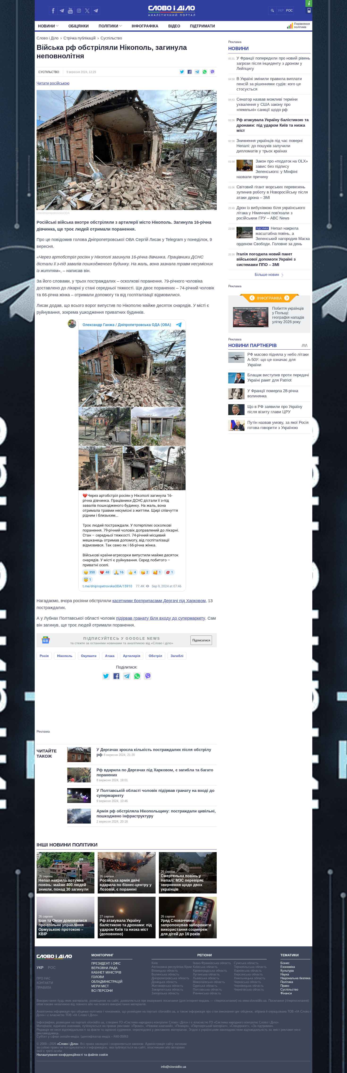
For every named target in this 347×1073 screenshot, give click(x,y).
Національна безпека (295, 978)
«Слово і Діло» (67, 1044)
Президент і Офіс (106, 963)
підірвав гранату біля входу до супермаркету (160, 618)
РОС (289, 10)
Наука (284, 974)
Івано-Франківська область (212, 963)
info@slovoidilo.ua (173, 1067)
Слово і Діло (48, 38)
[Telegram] (61, 10)
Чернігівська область (249, 989)
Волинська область (165, 974)
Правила (44, 987)
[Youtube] (70, 10)
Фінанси (286, 993)
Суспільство (111, 38)
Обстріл (155, 656)
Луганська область (206, 974)
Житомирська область (167, 985)
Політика (286, 982)
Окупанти (89, 656)
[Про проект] (308, 3)
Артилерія (131, 656)
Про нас (44, 978)
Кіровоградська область (210, 970)
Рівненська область (207, 993)
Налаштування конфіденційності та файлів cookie (72, 1054)
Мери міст (100, 986)
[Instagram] (78, 10)
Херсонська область (248, 974)
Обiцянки (78, 26)
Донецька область (164, 982)
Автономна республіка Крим (172, 967)
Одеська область (205, 985)
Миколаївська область (209, 982)
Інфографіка (145, 26)
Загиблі (177, 656)
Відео (174, 26)
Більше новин (267, 275)
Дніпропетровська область (170, 978)
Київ (155, 963)
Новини (46, 26)
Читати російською (53, 83)
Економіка (287, 967)
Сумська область (246, 963)
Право (284, 985)
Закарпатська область (167, 989)
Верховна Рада (104, 968)
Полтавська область (207, 989)
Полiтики (108, 26)
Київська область (205, 967)
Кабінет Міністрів (106, 972)
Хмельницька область (249, 978)
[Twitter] (87, 10)
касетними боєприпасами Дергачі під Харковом (159, 600)
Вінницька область (165, 970)
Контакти (45, 983)
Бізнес (285, 963)
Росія (44, 656)
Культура (287, 970)
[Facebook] (53, 10)
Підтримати (202, 26)
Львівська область (206, 978)
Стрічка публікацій (79, 38)
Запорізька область (165, 993)
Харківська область (248, 970)
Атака (109, 656)
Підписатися (201, 640)
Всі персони (102, 990)
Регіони (204, 955)
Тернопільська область (250, 967)
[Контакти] (308, 10)
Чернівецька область (249, 985)
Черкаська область (247, 982)
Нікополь (64, 656)
